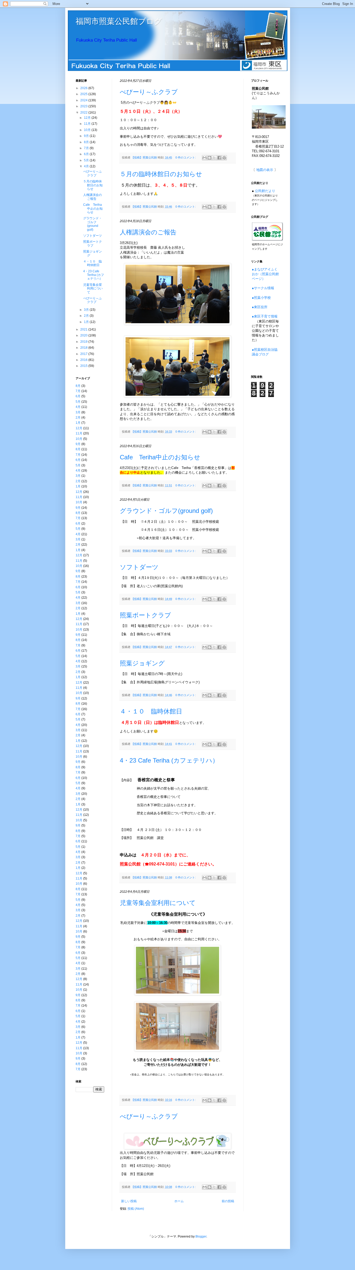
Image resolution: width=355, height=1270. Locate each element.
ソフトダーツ (139, 567)
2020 (84, 335)
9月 (87, 136)
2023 (84, 106)
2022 (84, 112)
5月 (87, 160)
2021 (84, 329)
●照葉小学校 (261, 298)
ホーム (179, 1201)
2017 (84, 354)
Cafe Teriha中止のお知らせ (160, 457)
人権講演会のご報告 (148, 232)
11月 (87, 123)
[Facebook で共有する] (219, 157)
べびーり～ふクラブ (149, 91)
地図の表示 (264, 170)
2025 (84, 94)
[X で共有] (214, 157)
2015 (84, 366)
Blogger (200, 1236)
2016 (84, 360)
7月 (87, 148)
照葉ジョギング (142, 663)
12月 (87, 118)
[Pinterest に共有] (224, 157)
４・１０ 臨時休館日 (151, 711)
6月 (87, 154)
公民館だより (265, 191)
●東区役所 (259, 307)
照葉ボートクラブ (145, 615)
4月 (87, 166)
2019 (84, 341)
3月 (87, 310)
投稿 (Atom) (136, 1209)
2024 (84, 100)
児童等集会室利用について (158, 902)
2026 (84, 88)
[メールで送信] (204, 157)
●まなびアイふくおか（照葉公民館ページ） (265, 274)
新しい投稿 (129, 1201)
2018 (84, 347)
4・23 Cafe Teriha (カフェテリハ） (169, 760)
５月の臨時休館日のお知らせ (161, 173)
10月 (87, 130)
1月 (87, 322)
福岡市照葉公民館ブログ (119, 21)
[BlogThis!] (209, 157)
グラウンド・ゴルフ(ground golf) (166, 510)
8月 (87, 142)
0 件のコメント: (185, 157)
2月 (87, 315)
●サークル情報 (263, 288)
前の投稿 (228, 1201)
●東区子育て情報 (265, 316)
